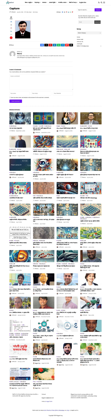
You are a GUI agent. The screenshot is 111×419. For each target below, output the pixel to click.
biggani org (37, 363)
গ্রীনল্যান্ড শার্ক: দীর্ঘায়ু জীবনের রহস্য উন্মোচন (66, 266)
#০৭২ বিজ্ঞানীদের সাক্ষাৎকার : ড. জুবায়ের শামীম (19, 312)
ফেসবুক (67, 410)
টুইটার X (56, 410)
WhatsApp (61, 410)
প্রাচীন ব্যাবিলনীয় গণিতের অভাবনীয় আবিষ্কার (42, 198)
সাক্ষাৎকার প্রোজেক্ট (80, 39)
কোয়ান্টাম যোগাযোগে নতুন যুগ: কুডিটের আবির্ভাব (90, 221)
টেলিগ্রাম (53, 410)
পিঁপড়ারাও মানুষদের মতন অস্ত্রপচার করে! (41, 266)
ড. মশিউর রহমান (37, 132)
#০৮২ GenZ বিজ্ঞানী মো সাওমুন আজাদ (89, 128)
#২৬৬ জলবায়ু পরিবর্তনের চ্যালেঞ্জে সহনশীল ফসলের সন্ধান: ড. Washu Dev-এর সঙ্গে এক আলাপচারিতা (67, 360)
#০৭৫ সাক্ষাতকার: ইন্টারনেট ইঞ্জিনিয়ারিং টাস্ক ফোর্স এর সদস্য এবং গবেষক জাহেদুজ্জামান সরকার (67, 290)
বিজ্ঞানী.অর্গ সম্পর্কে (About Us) (82, 46)
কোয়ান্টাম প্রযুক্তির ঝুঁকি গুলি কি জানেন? (65, 174)
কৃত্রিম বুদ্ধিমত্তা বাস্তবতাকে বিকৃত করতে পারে (90, 174)
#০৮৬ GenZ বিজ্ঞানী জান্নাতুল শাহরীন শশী (66, 128)
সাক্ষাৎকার (78, 37)
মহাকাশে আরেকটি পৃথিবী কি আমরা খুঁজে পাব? (66, 198)
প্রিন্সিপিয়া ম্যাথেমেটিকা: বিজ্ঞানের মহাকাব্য (18, 242)
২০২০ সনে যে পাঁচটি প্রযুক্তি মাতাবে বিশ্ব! (18, 359)
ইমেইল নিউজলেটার (47, 410)
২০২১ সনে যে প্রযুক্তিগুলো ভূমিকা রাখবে (65, 335)
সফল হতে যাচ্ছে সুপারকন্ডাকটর (15, 128)
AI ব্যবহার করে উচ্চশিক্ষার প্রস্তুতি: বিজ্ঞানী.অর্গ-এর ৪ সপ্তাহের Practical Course (19, 384)
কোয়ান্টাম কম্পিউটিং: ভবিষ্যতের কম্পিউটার (17, 219)
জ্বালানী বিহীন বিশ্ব (84, 312)
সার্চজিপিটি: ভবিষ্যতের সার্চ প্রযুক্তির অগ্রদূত (42, 151)
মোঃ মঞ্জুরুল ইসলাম (48, 401)
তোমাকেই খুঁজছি (79, 43)
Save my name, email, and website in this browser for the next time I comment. (30, 97)
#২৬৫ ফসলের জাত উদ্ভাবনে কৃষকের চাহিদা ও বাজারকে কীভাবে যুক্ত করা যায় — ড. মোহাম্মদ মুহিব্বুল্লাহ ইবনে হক (90, 360)
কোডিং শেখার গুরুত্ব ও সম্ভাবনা (16, 337)
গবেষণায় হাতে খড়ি (80, 41)
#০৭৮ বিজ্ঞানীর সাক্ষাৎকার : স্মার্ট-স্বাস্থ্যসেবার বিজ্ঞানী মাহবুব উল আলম (89, 266)
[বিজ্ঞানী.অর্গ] (10, 2)
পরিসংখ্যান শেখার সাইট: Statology (88, 198)
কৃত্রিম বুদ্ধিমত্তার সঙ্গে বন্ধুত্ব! (63, 219)
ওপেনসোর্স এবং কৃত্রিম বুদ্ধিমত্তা (16, 174)
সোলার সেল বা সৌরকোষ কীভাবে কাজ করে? (65, 151)
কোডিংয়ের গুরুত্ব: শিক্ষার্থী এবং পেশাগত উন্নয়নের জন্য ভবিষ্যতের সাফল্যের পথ (67, 243)
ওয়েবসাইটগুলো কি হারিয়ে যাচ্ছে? (16, 198)
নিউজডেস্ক (13, 12)
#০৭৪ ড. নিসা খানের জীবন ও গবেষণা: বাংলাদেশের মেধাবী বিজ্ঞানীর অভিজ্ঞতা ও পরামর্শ (90, 290)
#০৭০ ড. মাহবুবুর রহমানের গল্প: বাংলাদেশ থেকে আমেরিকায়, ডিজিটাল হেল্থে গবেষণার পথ (43, 313)
